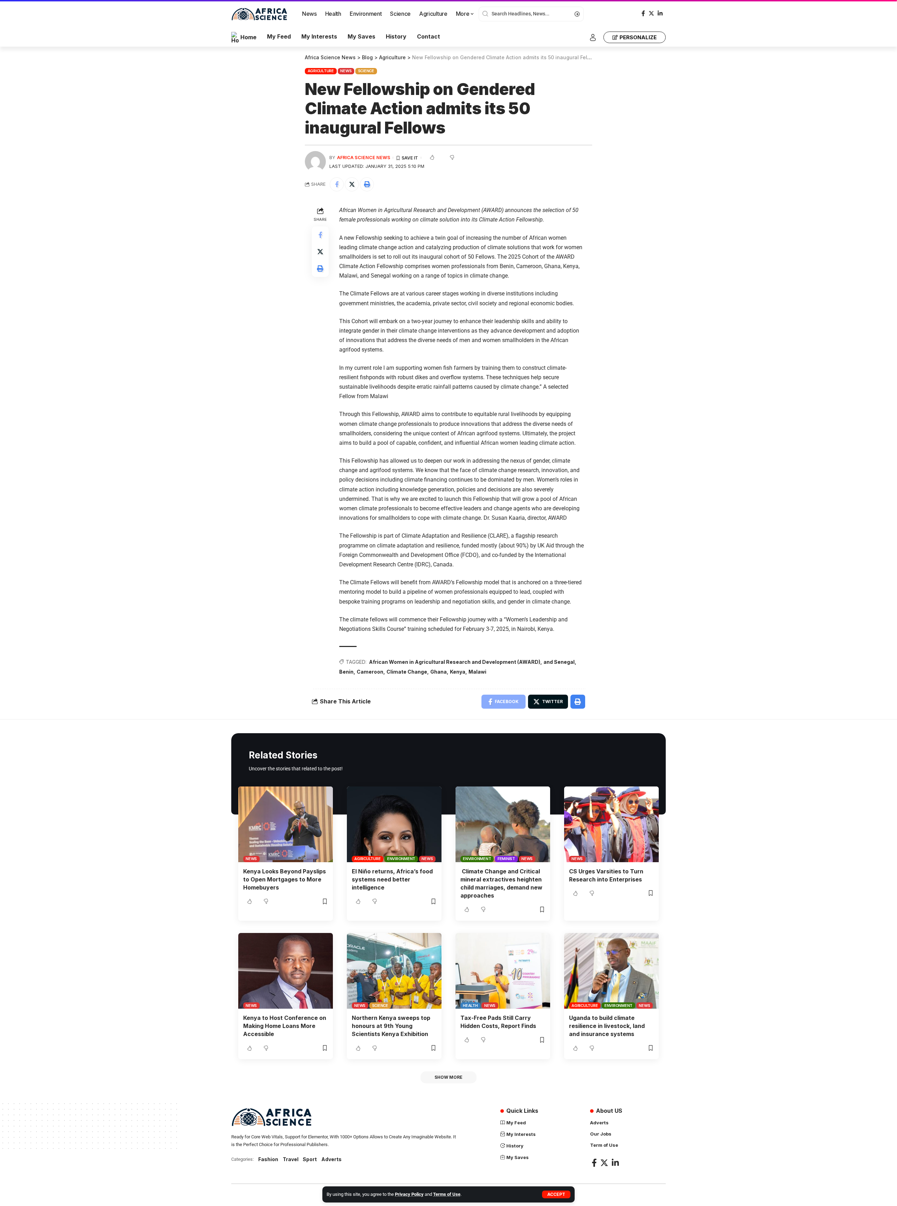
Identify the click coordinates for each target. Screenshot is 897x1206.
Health (470, 1005)
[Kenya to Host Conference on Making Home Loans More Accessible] (285, 971)
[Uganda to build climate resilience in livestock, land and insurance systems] (611, 971)
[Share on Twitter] (352, 184)
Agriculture (321, 70)
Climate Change (406, 672)
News (345, 70)
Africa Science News (363, 157)
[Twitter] (651, 13)
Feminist (506, 858)
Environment (401, 858)
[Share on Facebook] (337, 184)
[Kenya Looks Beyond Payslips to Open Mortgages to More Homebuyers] (285, 824)
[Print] (367, 184)
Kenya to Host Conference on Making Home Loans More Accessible (284, 1025)
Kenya (457, 672)
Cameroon (370, 672)
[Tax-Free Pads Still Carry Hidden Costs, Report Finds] (503, 971)
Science (366, 70)
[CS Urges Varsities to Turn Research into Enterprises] (611, 824)
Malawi (477, 672)
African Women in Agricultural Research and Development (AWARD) (454, 662)
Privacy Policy (409, 1194)
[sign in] (592, 37)
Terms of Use (446, 1194)
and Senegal (559, 662)
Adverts (331, 1159)
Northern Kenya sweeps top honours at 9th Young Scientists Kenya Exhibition (391, 1025)
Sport (310, 1159)
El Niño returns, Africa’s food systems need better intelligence (392, 879)
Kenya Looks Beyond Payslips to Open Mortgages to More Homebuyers (284, 879)
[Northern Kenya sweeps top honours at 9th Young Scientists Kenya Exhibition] (394, 971)
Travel (291, 1159)
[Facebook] (643, 13)
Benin (346, 672)
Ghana (438, 672)
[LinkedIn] (660, 13)
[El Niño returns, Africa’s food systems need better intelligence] (394, 824)
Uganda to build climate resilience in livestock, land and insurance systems (607, 1025)
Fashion (268, 1159)
